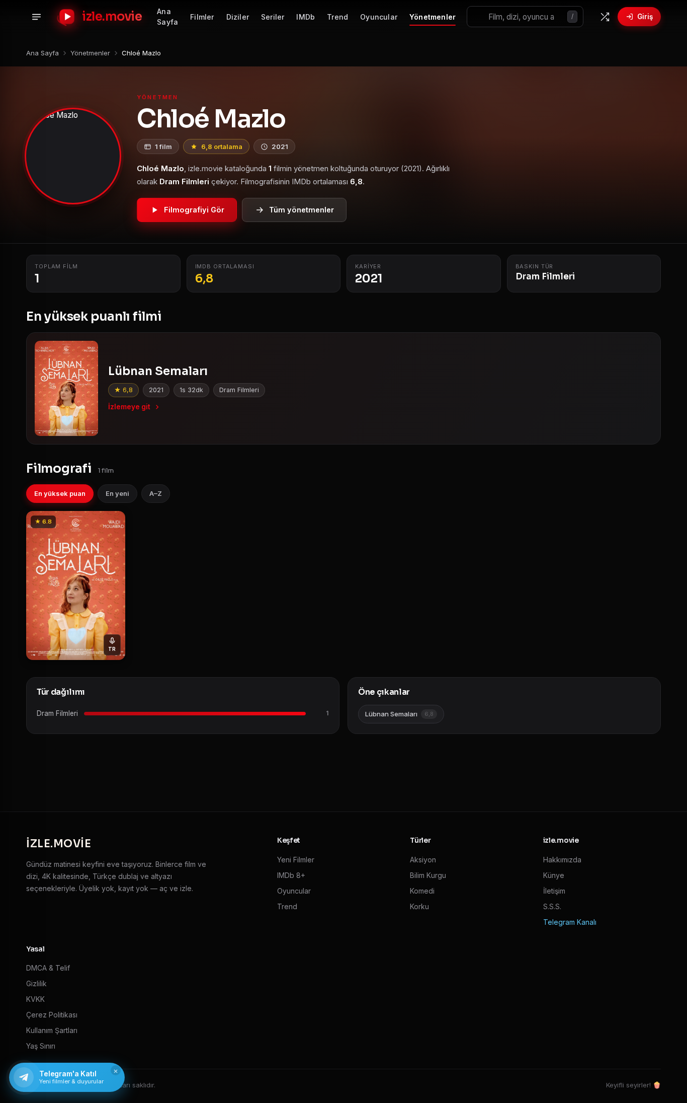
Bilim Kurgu (428, 875)
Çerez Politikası (51, 1014)
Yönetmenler (432, 17)
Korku (419, 906)
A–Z (155, 493)
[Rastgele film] (604, 17)
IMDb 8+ (291, 875)
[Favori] (112, 522)
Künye (553, 875)
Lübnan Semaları (399, 714)
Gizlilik (36, 983)
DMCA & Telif (48, 968)
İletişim (554, 891)
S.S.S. (552, 906)
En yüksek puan (59, 493)
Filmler (202, 17)
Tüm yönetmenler (301, 209)
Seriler (272, 17)
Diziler (237, 17)
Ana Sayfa (167, 16)
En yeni (117, 493)
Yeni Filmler (295, 859)
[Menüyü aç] (36, 17)
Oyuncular (378, 17)
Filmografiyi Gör (194, 209)
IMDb (305, 17)
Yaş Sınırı (40, 1046)
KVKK (35, 999)
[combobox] (525, 16)
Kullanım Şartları (51, 1030)
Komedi (422, 891)
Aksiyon (423, 859)
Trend (337, 17)
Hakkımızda (562, 859)
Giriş (645, 17)
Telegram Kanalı (569, 922)
